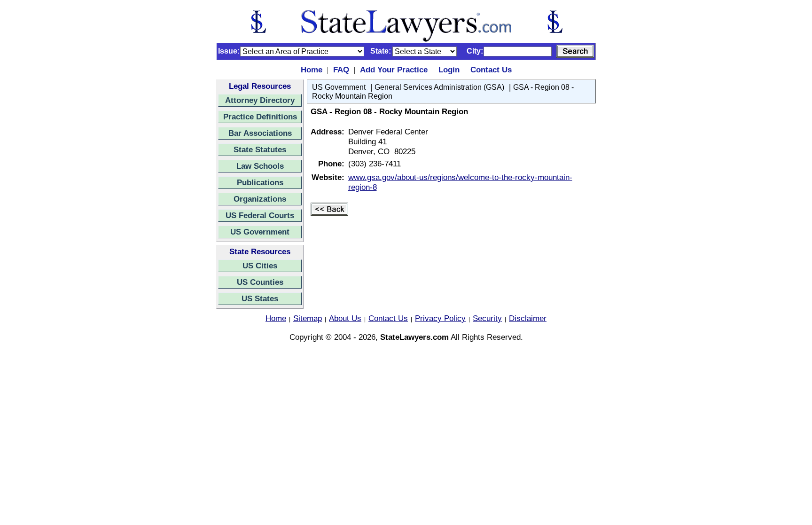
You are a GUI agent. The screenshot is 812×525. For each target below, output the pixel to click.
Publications (260, 182)
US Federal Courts (260, 215)
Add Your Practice (394, 69)
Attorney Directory (260, 100)
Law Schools (260, 166)
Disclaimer (528, 318)
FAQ (341, 69)
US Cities (259, 265)
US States (260, 298)
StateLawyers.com (414, 337)
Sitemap (307, 318)
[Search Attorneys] (575, 51)
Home (311, 69)
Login (449, 69)
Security (487, 318)
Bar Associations (260, 133)
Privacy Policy (440, 318)
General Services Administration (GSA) (439, 87)
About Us (345, 318)
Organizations (260, 199)
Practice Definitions (260, 116)
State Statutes (260, 149)
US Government (259, 231)
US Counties (260, 282)
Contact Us (491, 69)
